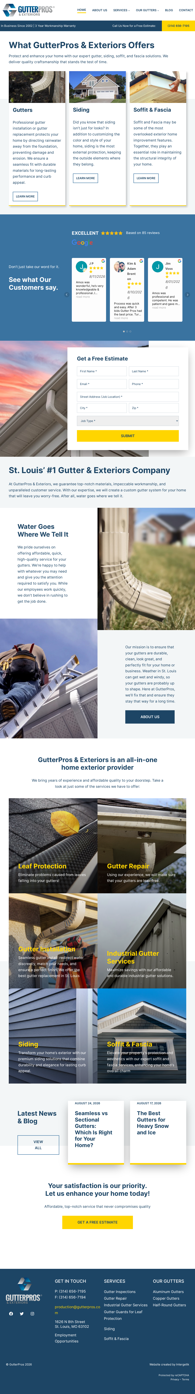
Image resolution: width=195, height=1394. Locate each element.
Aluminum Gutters (168, 1292)
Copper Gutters (166, 1298)
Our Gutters (168, 1281)
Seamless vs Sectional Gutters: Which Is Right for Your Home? (93, 1129)
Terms (185, 1379)
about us (150, 717)
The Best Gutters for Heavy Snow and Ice (153, 1123)
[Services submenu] (129, 10)
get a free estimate (98, 1222)
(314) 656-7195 (178, 26)
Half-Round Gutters (169, 1305)
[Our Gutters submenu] (158, 10)
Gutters (23, 110)
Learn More (25, 196)
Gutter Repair (115, 1298)
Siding (81, 110)
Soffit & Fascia (152, 110)
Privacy (175, 1379)
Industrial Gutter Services (126, 1305)
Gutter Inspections (120, 1292)
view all (38, 1145)
